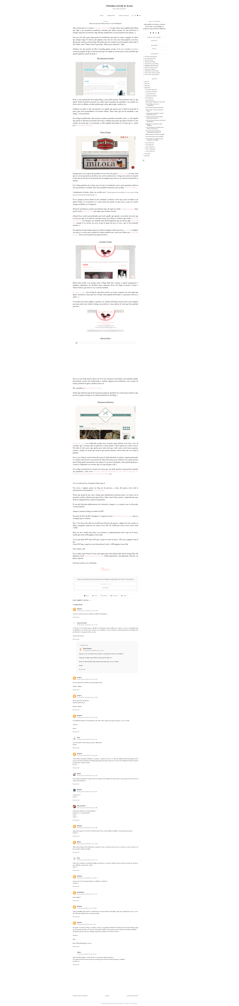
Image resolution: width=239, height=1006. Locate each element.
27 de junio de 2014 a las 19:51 (87, 791)
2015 (145, 85)
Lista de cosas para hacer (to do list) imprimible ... (156, 121)
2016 (145, 83)
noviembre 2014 (150, 91)
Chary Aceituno (81, 806)
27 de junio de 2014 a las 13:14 (93, 650)
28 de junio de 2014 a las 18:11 (87, 878)
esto (74, 223)
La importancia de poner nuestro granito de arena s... (155, 114)
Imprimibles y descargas (152, 70)
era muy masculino (130, 187)
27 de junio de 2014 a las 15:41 (87, 739)
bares (122, 209)
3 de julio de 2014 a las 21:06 (87, 908)
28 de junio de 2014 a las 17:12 (87, 860)
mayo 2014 (149, 142)
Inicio (101, 15)
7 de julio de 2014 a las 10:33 (86, 954)
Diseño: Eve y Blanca (130, 1003)
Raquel (79, 773)
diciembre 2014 (150, 89)
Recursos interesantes (151, 67)
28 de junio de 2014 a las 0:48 (87, 807)
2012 (145, 155)
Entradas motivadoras (151, 56)
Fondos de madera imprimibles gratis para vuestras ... (154, 117)
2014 (145, 87)
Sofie (78, 737)
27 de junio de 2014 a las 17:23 (87, 775)
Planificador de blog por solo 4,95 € (155, 102)
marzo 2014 (149, 147)
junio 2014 (149, 100)
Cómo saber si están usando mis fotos (155, 110)
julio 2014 (148, 97)
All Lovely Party (88, 211)
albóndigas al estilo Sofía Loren (119, 471)
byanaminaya (80, 892)
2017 (145, 81)
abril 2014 (148, 144)
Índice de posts (124, 15)
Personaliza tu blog (150, 58)
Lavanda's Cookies (79, 292)
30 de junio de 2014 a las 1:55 (87, 894)
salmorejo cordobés (100, 471)
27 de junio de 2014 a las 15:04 (87, 717)
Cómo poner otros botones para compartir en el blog (154, 139)
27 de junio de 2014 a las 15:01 (87, 679)
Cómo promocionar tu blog (122, 516)
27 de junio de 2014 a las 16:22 (87, 755)
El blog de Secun (79, 443)
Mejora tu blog (149, 60)
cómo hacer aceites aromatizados (97, 474)
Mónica (79, 842)
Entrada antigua (132, 995)
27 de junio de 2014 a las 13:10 (87, 624)
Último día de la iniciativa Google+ (155, 134)
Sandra (79, 952)
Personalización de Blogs (119, 6)
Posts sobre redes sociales (152, 72)
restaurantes (130, 209)
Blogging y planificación (151, 65)
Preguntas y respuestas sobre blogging (154, 124)
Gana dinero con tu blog (151, 63)
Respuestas (84, 645)
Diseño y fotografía (150, 69)
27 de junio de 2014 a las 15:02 (87, 697)
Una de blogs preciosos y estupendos (152, 104)
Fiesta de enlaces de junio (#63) (154, 136)
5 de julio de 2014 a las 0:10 (86, 924)
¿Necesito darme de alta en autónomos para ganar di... (154, 131)
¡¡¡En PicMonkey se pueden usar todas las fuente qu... (155, 128)
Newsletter (111, 15)
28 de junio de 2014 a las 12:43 (87, 843)
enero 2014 (149, 151)
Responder (76, 617)
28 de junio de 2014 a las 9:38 (87, 827)
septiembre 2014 (150, 95)
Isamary (79, 677)
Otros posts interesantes (152, 74)
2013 (145, 153)
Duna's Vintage (123, 173)
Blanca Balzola (87, 648)
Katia (78, 858)
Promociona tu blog (150, 61)
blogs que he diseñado (101, 28)
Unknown (79, 609)
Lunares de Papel (82, 623)
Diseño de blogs (98, 490)
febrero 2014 (149, 149)
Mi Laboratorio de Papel (84, 125)
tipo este (127, 230)
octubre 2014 (149, 93)
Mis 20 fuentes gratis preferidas (154, 107)
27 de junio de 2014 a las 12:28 (87, 610)
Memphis (79, 789)
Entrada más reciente (80, 995)
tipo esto (134, 221)
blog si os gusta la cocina (92, 388)
